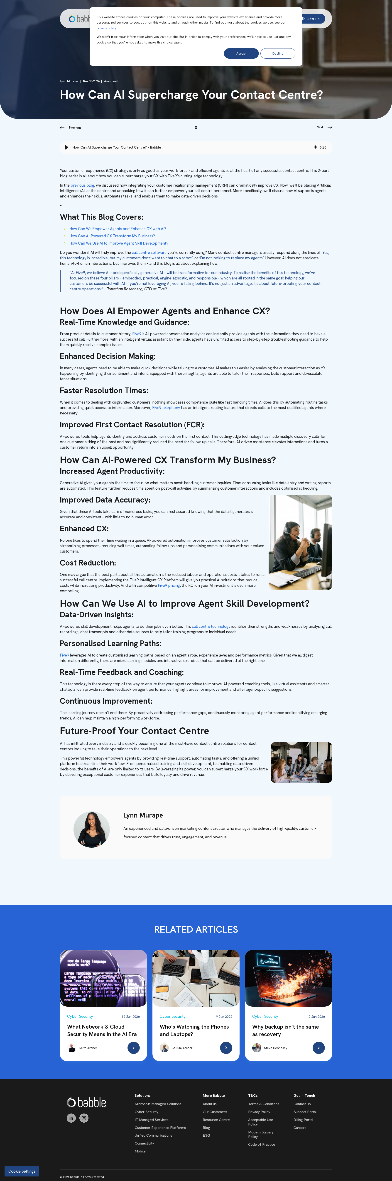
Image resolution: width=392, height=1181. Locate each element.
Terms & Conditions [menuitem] (263, 1104)
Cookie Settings (21, 1171)
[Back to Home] (83, 18)
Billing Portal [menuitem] (303, 1119)
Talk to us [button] (310, 18)
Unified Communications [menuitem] (153, 1135)
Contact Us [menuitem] (302, 1104)
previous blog (82, 185)
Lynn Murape (69, 81)
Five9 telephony (166, 407)
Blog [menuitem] (206, 1127)
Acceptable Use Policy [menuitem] (260, 1122)
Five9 (137, 333)
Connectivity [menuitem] (144, 1143)
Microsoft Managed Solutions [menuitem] (158, 1104)
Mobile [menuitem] (140, 1151)
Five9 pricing (169, 585)
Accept (241, 53)
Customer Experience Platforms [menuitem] (160, 1127)
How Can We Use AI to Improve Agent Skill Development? (118, 243)
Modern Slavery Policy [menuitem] (261, 1134)
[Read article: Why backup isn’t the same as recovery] (319, 1048)
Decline (277, 53)
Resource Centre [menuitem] (216, 1119)
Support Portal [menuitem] (305, 1111)
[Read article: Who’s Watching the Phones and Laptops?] (226, 1048)
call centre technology (211, 626)
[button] (66, 147)
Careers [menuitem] (300, 1127)
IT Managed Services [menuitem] (152, 1119)
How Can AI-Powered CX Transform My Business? (112, 235)
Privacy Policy (106, 28)
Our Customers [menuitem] (215, 1111)
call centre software (149, 252)
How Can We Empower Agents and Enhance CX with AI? (117, 228)
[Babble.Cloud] (86, 1102)
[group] (196, 147)
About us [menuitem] (210, 1104)
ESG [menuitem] (206, 1135)
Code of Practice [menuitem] (261, 1144)
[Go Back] (196, 127)
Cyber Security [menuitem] (146, 1111)
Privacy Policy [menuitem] (259, 1111)
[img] (315, 147)
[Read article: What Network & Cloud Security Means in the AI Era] (133, 1048)
